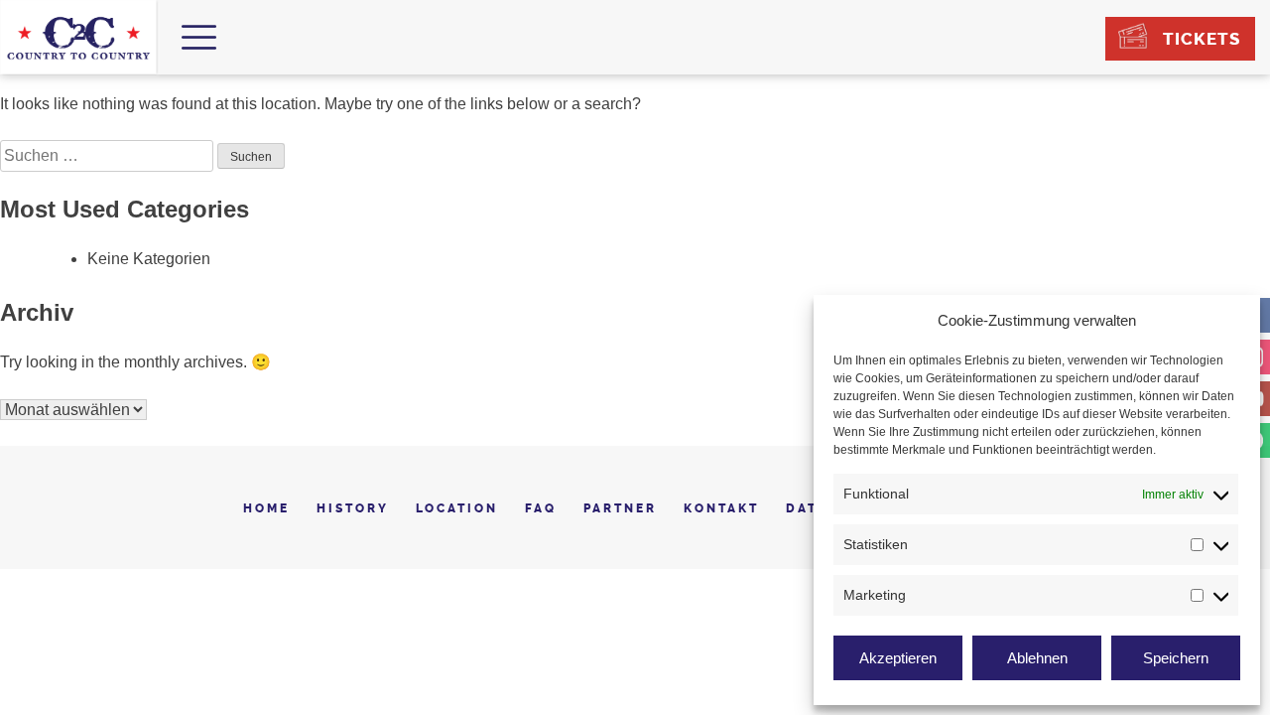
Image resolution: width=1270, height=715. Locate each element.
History (353, 508)
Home (266, 508)
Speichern (1175, 657)
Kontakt (721, 508)
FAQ (541, 508)
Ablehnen (1037, 657)
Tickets (1201, 39)
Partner (620, 508)
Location (457, 508)
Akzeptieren (898, 657)
